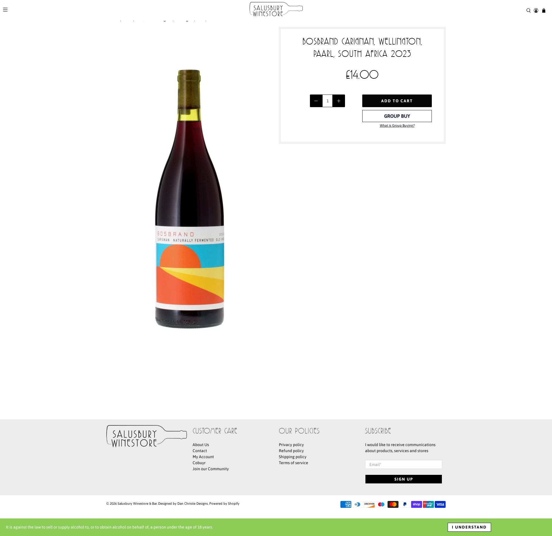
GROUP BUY (397, 116)
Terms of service (293, 462)
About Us (201, 444)
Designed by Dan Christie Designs (183, 503)
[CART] (543, 10)
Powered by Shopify (224, 503)
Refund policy (291, 450)
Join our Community (211, 468)
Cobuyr (199, 462)
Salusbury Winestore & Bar (137, 503)
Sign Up (403, 479)
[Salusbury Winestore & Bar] (276, 10)
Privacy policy (291, 444)
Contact (200, 450)
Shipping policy (292, 456)
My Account (203, 456)
